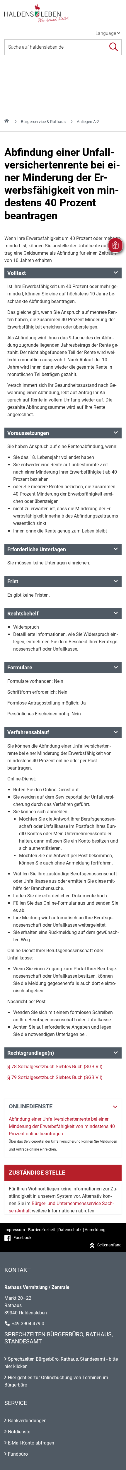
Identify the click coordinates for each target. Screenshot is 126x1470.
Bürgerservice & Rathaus (43, 121)
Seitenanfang (109, 1245)
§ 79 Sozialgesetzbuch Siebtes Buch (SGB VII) (55, 1077)
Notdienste (19, 1432)
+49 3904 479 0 (28, 1323)
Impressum (14, 1229)
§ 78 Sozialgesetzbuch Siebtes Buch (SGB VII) (55, 1066)
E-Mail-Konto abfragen (31, 1443)
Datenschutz (69, 1229)
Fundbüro (18, 1454)
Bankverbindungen (27, 1420)
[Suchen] (113, 47)
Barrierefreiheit (41, 1229)
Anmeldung (95, 1229)
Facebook (22, 1237)
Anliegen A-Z (88, 121)
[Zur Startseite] (63, 13)
